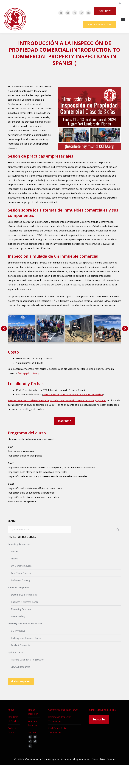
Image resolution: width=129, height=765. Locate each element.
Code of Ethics (12, 730)
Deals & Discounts (20, 645)
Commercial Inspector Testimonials (59, 718)
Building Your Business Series (26, 637)
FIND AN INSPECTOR (99, 24)
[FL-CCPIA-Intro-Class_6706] (50, 328)
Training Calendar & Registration (27, 659)
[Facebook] (60, 12)
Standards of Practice (13, 718)
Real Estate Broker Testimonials (57, 730)
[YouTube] (67, 12)
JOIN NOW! (105, 11)
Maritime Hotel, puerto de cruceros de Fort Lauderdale (73, 394)
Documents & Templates (24, 594)
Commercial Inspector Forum (63, 709)
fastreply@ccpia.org (28, 373)
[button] (4, 328)
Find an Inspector (21, 681)
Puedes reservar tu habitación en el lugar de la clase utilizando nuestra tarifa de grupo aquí (57, 400)
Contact (32, 732)
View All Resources (20, 666)
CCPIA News (18, 630)
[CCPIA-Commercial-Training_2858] (21, 328)
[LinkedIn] (88, 12)
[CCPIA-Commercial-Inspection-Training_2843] (107, 328)
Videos (14, 558)
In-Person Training (20, 580)
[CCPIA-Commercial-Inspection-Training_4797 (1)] (78, 328)
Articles (14, 551)
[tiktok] (35, 741)
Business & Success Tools (24, 601)
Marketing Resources (22, 609)
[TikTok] (81, 12)
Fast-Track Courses (21, 573)
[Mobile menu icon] (123, 19)
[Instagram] (74, 12)
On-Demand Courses (22, 565)
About (11, 709)
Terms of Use (98, 759)
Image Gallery (18, 616)
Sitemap (111, 759)
